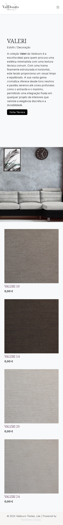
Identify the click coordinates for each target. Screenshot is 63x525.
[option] (31, 262)
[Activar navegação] (58, 7)
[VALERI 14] (31, 326)
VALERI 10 (12, 286)
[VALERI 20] (31, 396)
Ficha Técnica (17, 112)
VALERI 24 (12, 496)
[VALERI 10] (31, 256)
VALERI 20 (12, 426)
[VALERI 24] (31, 466)
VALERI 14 (12, 356)
